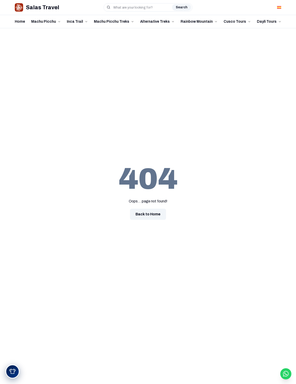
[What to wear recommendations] (12, 371)
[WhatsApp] (285, 373)
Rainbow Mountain (197, 21)
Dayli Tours (267, 21)
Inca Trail (75, 21)
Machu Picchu (43, 21)
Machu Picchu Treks (111, 21)
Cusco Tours (235, 21)
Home (20, 21)
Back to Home (148, 214)
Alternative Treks (155, 21)
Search (182, 7)
